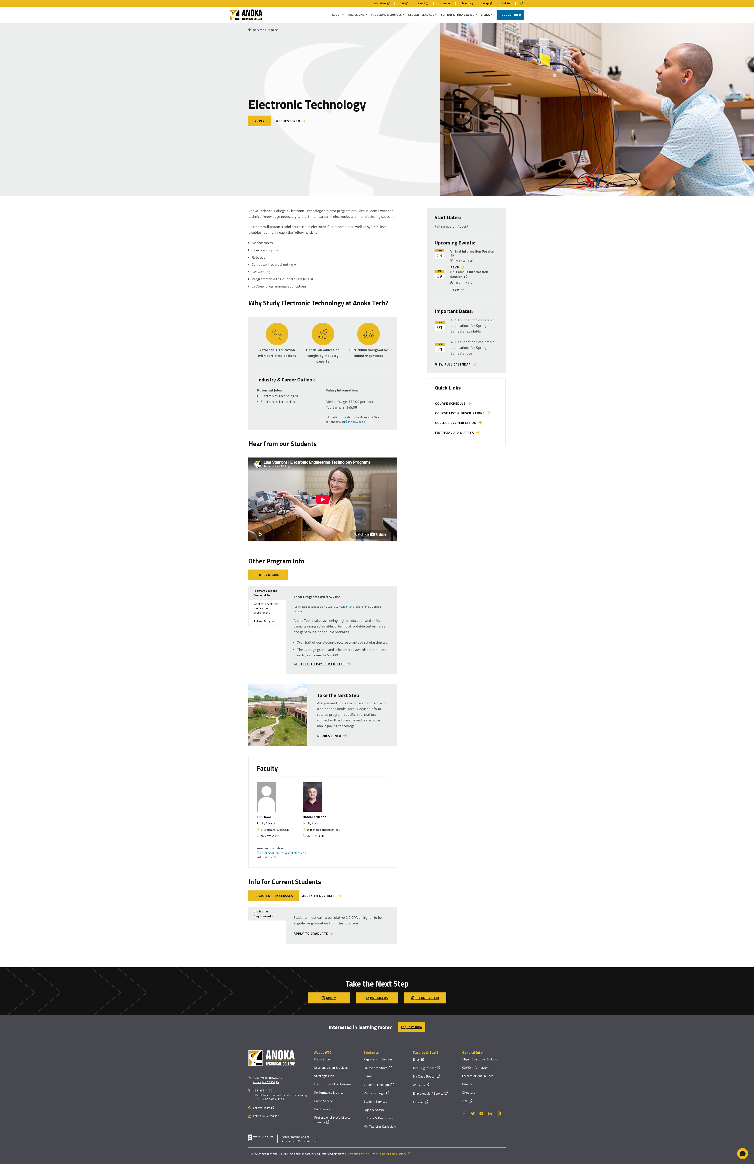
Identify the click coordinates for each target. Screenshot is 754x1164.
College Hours (261, 1108)
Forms (367, 1076)
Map (486, 3)
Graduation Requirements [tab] (263, 913)
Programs (379, 998)
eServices (379, 3)
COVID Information (475, 1067)
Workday (419, 1085)
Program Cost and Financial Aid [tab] (265, 593)
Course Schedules (375, 1067)
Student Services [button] (421, 15)
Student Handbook (376, 1084)
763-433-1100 (262, 1090)
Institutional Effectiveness (333, 1084)
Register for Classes (273, 895)
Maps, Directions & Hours (480, 1059)
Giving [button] (485, 15)
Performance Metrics (329, 1092)
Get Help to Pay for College (320, 663)
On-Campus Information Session (469, 274)
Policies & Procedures (378, 1118)
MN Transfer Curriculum (379, 1126)
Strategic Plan (324, 1075)
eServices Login (374, 1093)
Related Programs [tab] (265, 621)
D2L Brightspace (424, 1068)
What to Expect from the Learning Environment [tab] (266, 608)
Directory (466, 3)
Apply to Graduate (319, 896)
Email (421, 3)
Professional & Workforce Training (332, 1119)
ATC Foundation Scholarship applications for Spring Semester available (472, 325)
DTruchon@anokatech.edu (323, 830)
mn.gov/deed (356, 422)
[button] (742, 1153)
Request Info (510, 15)
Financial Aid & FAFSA (455, 432)
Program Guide (268, 574)
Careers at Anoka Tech (477, 1075)
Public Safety (323, 1101)
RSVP (454, 267)
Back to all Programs (265, 30)
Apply (259, 121)
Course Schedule (451, 403)
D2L (402, 3)
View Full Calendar (454, 364)
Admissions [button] (356, 15)
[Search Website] (520, 3)
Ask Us (506, 3)
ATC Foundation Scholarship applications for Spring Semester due (472, 347)
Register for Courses (378, 1059)
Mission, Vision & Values (331, 1067)
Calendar (444, 3)
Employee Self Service (428, 1093)
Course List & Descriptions (461, 413)
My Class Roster (424, 1076)
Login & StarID (373, 1109)
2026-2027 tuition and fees (343, 607)
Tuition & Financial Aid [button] (457, 15)
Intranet (418, 1102)
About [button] (336, 15)
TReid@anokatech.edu (275, 830)
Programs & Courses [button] (386, 15)
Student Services (375, 1101)
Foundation (322, 1059)
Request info (288, 121)
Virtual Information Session (472, 251)
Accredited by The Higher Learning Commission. (376, 1154)
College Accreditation (456, 422)
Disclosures (322, 1109)
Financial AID (427, 998)
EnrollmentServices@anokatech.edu (283, 853)
